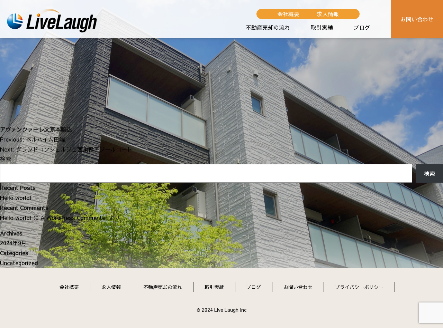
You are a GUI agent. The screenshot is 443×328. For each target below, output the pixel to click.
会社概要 (288, 14)
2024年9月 (13, 243)
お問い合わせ (417, 19)
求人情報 (328, 14)
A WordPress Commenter (73, 217)
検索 (5, 159)
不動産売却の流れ (268, 27)
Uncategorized (19, 263)
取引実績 (322, 27)
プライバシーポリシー (359, 286)
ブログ (362, 27)
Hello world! (15, 197)
